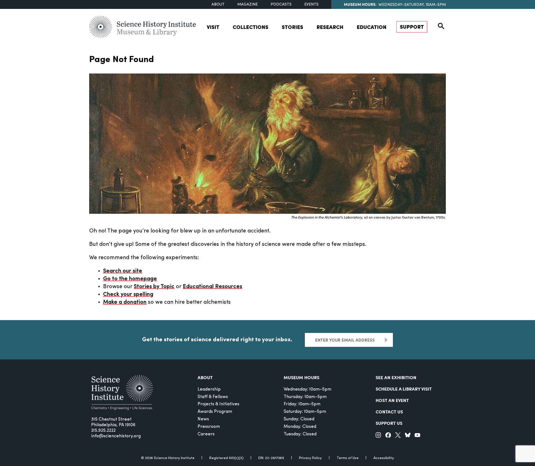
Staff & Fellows (213, 397)
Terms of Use (348, 458)
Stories (292, 27)
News (203, 419)
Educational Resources (212, 287)
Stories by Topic (154, 287)
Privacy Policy (310, 458)
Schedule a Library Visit (404, 389)
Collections (250, 27)
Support (412, 26)
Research (330, 27)
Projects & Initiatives (218, 404)
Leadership (209, 389)
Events (311, 5)
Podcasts (281, 5)
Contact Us (389, 411)
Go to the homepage (130, 279)
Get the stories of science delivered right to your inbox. (217, 339)
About (218, 5)
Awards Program (215, 411)
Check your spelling (128, 294)
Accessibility (383, 458)
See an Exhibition (396, 377)
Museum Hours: (360, 4)
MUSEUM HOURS (301, 377)
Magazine (247, 5)
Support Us (389, 423)
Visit (213, 27)
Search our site (122, 271)
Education (371, 27)
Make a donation (125, 302)
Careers (206, 434)
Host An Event (392, 400)
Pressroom (209, 427)
